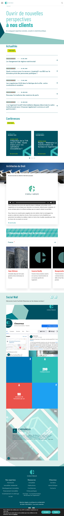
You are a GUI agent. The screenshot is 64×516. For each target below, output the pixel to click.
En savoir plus (12, 222)
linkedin (55, 297)
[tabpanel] (18, 143)
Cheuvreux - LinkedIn (17, 458)
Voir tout (11, 50)
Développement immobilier (10, 488)
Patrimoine (10, 482)
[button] (32, 190)
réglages (15, 514)
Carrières (53, 482)
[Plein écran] (53, 202)
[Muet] (51, 202)
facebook (51, 297)
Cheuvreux (9, 3)
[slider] (31, 202)
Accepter (46, 512)
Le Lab (10, 496)
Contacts (53, 488)
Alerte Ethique (52, 485)
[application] (32, 190)
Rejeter (56, 512)
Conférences (32, 488)
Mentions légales (24, 502)
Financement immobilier (10, 491)
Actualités (31, 482)
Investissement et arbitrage (10, 493)
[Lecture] (10, 202)
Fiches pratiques (32, 491)
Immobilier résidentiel (10, 485)
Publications (31, 485)
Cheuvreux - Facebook (18, 354)
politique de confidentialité (37, 502)
